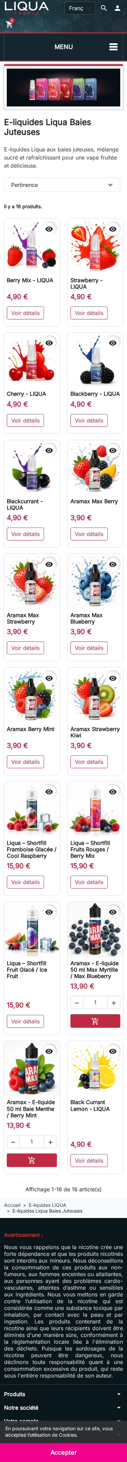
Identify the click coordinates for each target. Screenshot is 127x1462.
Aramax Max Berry (94, 501)
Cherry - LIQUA (26, 393)
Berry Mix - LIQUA (30, 280)
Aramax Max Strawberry (23, 618)
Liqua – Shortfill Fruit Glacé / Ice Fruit (27, 969)
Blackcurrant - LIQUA (25, 504)
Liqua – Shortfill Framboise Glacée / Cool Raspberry (32, 849)
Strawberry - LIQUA (86, 283)
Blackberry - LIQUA (95, 393)
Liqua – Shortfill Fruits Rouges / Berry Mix (90, 849)
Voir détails (25, 313)
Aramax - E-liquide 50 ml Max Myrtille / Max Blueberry (94, 969)
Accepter (63, 1452)
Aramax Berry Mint (30, 729)
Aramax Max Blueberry (86, 618)
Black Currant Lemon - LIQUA (90, 1105)
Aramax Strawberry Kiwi (95, 732)
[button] (117, 8)
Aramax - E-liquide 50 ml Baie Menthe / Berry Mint (31, 1108)
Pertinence (62, 185)
